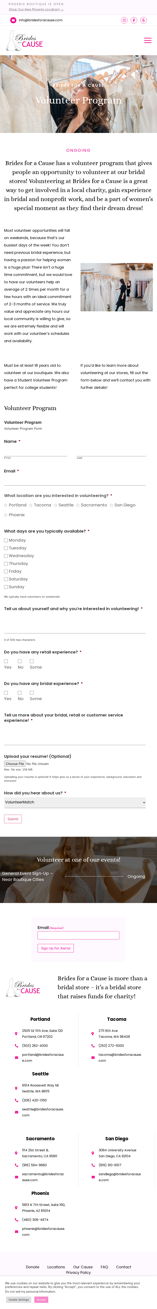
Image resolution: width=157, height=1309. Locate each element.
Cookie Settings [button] (19, 1299)
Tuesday (17, 548)
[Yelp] (143, 20)
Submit (13, 819)
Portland (18, 505)
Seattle (66, 505)
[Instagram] (124, 20)
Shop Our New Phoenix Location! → (36, 9)
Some (36, 667)
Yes (7, 667)
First (7, 458)
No (21, 667)
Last (80, 458)
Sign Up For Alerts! (55, 948)
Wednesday (21, 556)
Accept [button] (41, 1299)
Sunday (16, 587)
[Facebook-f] (134, 20)
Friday (15, 571)
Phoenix (17, 515)
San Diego (125, 505)
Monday (17, 540)
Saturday (18, 579)
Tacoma (42, 505)
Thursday (18, 563)
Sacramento (94, 505)
